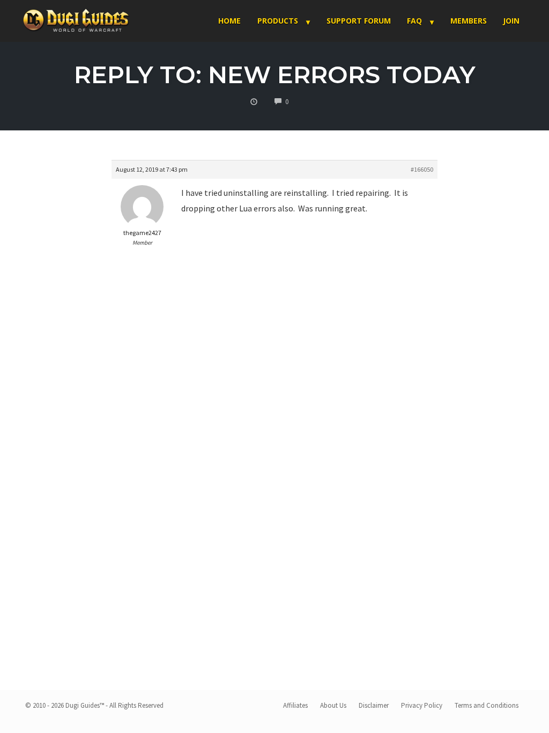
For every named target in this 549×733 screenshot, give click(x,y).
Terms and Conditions (486, 705)
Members (468, 21)
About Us (333, 705)
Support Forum (359, 21)
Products (277, 21)
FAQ (414, 21)
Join (511, 21)
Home (229, 21)
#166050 (422, 169)
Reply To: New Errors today (275, 74)
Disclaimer (374, 705)
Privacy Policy (421, 705)
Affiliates (295, 705)
